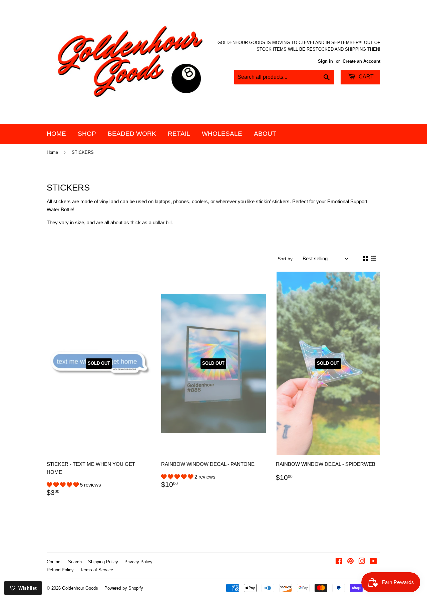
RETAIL (179, 133)
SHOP (87, 133)
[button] (63, 485)
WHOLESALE (222, 133)
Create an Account (361, 61)
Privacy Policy (138, 561)
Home (52, 152)
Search (75, 561)
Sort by (285, 258)
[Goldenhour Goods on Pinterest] (350, 562)
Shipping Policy (103, 561)
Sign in (325, 61)
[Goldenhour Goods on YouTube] (373, 562)
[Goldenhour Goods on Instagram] (362, 562)
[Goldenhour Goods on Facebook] (338, 562)
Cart (365, 76)
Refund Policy (60, 569)
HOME (56, 133)
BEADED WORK (132, 133)
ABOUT (265, 133)
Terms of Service (96, 569)
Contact (54, 561)
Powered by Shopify (123, 588)
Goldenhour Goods (80, 588)
